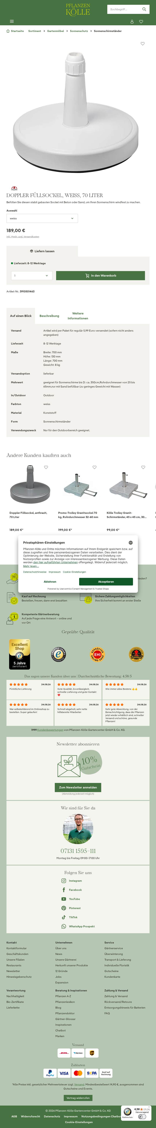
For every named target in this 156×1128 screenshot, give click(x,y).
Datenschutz (52, 1116)
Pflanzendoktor (65, 1013)
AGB (14, 1116)
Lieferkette (13, 1007)
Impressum (71, 1116)
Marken (59, 1036)
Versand (79, 1084)
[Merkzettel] (141, 21)
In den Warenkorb (103, 276)
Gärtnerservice (113, 948)
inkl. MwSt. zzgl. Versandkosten (22, 236)
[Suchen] (144, 9)
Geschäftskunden (17, 954)
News (58, 954)
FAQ (107, 1013)
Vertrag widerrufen (78, 1098)
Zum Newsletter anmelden (78, 787)
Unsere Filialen (15, 959)
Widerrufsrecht (30, 1116)
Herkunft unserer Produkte (71, 965)
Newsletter (13, 971)
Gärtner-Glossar (65, 1019)
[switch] (142, 1116)
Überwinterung (113, 954)
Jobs (58, 976)
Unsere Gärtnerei (65, 959)
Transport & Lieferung (117, 959)
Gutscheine (111, 971)
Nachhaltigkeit (15, 996)
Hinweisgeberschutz (19, 976)
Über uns (60, 948)
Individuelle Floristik (116, 965)
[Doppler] (78, 188)
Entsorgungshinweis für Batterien (124, 1007)
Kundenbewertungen (50, 730)
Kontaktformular (16, 948)
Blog (58, 1007)
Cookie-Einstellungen (79, 1122)
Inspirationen (63, 1024)
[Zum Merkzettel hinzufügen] (142, 43)
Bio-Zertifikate (15, 1002)
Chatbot (60, 1030)
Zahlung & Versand (116, 996)
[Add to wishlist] (46, 467)
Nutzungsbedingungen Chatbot (101, 1116)
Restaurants (13, 965)
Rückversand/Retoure (118, 1002)
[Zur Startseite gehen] (78, 9)
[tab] (49, 316)
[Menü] (11, 21)
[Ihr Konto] (132, 21)
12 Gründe (61, 971)
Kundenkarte (112, 976)
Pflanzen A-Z (63, 996)
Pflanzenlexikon (65, 1002)
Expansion (61, 982)
